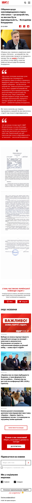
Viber (11, 301)
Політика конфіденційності (8, 497)
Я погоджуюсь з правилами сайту (14, 467)
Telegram (25, 301)
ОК (28, 462)
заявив (14, 58)
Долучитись (16, 446)
